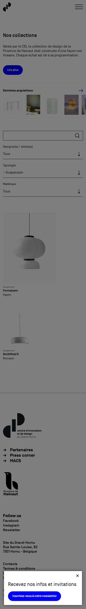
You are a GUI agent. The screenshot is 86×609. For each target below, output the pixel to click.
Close (77, 575)
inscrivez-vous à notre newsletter (34, 596)
